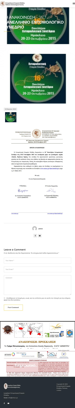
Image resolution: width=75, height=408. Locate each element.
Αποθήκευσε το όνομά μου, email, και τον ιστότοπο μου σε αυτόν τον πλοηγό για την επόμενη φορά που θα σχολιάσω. (37, 299)
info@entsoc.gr (13, 398)
